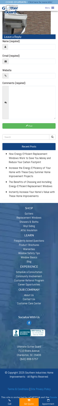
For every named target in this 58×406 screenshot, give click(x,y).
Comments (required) (13, 83)
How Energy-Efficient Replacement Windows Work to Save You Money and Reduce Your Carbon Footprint (30, 158)
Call (9, 403)
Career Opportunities (29, 284)
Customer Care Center (29, 303)
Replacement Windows (29, 217)
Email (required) (11, 55)
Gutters (29, 213)
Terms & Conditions (18, 389)
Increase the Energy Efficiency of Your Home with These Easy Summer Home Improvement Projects (30, 172)
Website (6, 70)
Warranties (29, 249)
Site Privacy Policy (41, 389)
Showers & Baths (29, 222)
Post (30, 125)
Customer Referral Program (29, 280)
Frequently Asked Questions (29, 240)
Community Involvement (29, 276)
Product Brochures (29, 245)
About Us (29, 295)
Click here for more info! (40, 2)
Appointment (48, 403)
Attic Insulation (29, 230)
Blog (29, 261)
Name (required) (11, 41)
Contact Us (29, 299)
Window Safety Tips (29, 253)
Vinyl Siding (29, 226)
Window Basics (29, 257)
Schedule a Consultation (29, 272)
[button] (47, 8)
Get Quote (29, 403)
